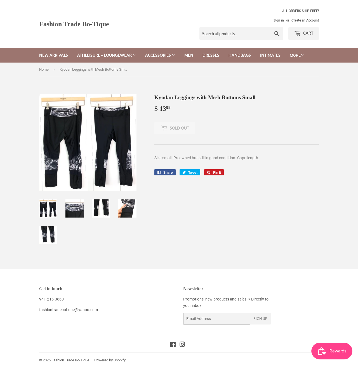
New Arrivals (53, 55)
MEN (188, 55)
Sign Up (260, 319)
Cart (307, 33)
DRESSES (210, 55)
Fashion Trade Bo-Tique (74, 24)
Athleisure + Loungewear (105, 55)
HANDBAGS (240, 55)
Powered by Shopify (110, 360)
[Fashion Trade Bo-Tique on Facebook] (173, 345)
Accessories (158, 55)
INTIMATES (270, 55)
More (295, 55)
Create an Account (305, 20)
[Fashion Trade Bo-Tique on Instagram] (182, 345)
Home (44, 69)
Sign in (279, 20)
